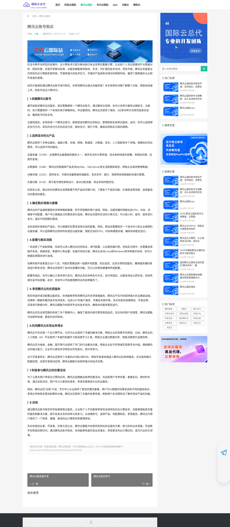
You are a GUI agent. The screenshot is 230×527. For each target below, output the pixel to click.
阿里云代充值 (184, 323)
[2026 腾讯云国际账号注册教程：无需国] (170, 214)
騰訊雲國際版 (170, 309)
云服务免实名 (170, 323)
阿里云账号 (169, 313)
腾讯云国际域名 (187, 286)
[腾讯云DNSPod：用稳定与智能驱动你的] (170, 226)
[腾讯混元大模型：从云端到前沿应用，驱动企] (170, 238)
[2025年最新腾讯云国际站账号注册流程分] (170, 250)
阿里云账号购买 (170, 318)
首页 (57, 4)
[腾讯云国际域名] (170, 287)
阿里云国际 (70, 4)
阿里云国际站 (198, 318)
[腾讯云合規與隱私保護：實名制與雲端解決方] (170, 275)
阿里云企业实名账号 (199, 323)
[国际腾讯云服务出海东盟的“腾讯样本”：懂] (170, 262)
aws (115, 4)
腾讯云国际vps (187, 107)
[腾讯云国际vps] (170, 108)
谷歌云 (125, 4)
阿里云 (169, 328)
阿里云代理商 (198, 313)
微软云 (136, 4)
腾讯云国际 (86, 4)
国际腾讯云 (184, 318)
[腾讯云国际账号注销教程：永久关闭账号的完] (170, 96)
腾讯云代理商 (198, 309)
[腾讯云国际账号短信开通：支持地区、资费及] (170, 84)
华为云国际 (102, 4)
